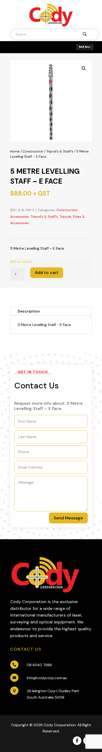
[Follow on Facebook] (77, 740)
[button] (83, 68)
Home (14, 151)
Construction (33, 151)
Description (29, 311)
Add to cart (46, 272)
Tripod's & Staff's (59, 151)
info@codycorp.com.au (47, 677)
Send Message (68, 518)
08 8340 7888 (39, 664)
